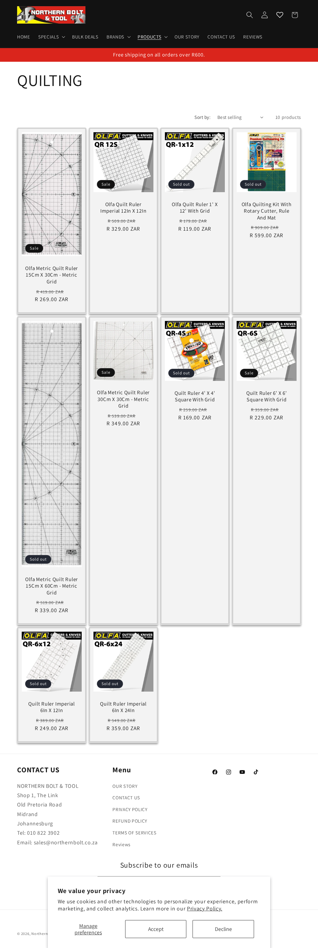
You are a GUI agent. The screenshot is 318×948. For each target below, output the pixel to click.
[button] (51, 37)
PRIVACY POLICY (129, 809)
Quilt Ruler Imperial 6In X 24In (123, 707)
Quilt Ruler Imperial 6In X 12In (51, 707)
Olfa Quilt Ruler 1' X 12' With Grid (195, 207)
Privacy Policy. (204, 908)
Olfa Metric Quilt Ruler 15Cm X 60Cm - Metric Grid (51, 586)
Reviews (121, 844)
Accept (156, 928)
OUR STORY (124, 786)
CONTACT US (126, 797)
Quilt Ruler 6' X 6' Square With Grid (266, 396)
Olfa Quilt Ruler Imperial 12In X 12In (123, 207)
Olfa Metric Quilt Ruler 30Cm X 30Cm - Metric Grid (123, 399)
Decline (223, 928)
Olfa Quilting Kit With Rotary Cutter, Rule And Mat (266, 211)
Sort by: (202, 117)
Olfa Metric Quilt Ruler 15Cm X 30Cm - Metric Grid (51, 275)
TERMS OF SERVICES (134, 832)
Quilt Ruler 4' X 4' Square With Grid (195, 396)
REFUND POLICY (129, 821)
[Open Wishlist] (279, 14)
